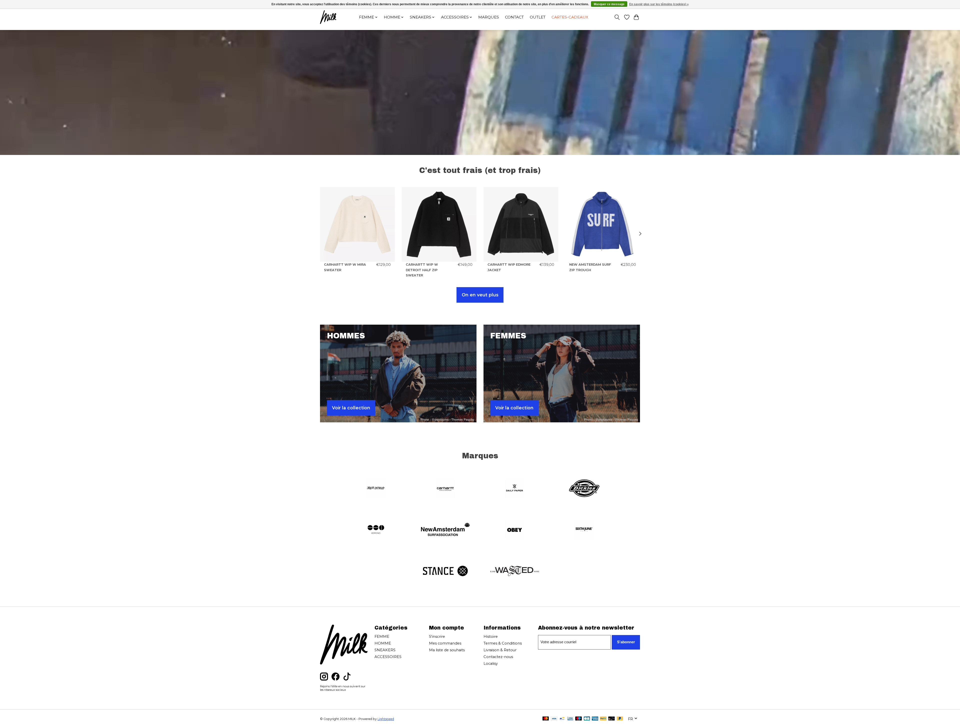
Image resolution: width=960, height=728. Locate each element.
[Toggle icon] (617, 17)
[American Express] (595, 719)
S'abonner (626, 642)
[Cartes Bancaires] (587, 719)
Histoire (491, 636)
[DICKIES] (584, 488)
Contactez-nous (498, 657)
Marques (488, 17)
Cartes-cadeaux (570, 17)
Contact (514, 17)
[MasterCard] (545, 719)
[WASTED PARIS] (515, 571)
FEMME (381, 636)
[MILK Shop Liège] (328, 17)
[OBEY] (515, 530)
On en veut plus (480, 294)
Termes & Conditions (503, 643)
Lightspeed (386, 719)
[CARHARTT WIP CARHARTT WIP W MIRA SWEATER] (357, 224)
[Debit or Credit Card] (611, 719)
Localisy (491, 663)
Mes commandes (445, 643)
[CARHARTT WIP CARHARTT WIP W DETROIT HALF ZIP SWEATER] (439, 224)
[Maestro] (578, 719)
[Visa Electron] (570, 719)
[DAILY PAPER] (515, 488)
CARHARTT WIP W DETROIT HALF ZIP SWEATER (422, 270)
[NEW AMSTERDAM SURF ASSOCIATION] (445, 530)
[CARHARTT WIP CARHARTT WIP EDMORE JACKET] (521, 224)
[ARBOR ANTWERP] (376, 488)
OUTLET (538, 17)
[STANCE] (445, 571)
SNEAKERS (385, 650)
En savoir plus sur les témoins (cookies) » (659, 4)
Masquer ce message (609, 4)
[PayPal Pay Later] (620, 719)
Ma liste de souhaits (447, 650)
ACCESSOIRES (388, 657)
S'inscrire (437, 636)
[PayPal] (603, 719)
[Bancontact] (562, 719)
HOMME (382, 643)
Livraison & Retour (500, 650)
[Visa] (554, 719)
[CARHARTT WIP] (445, 488)
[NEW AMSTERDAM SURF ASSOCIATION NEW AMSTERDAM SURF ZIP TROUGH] (602, 224)
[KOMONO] (376, 530)
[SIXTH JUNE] (584, 530)
